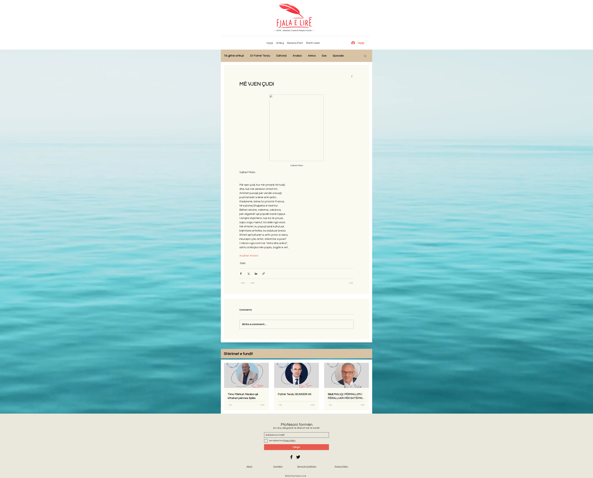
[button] (365, 56)
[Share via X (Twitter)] (248, 273)
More (353, 55)
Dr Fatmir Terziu (260, 55)
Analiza (297, 55)
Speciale (338, 55)
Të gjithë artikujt (234, 55)
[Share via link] (263, 273)
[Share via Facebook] (240, 273)
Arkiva (312, 55)
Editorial (281, 55)
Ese (324, 55)
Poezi (242, 263)
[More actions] (352, 76)
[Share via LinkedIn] (255, 273)
